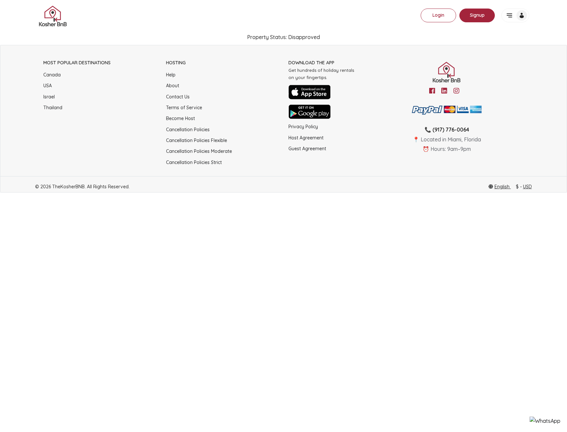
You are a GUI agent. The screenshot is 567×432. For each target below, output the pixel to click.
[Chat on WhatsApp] (545, 420)
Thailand (52, 108)
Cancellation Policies (188, 130)
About (172, 86)
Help (171, 75)
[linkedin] (444, 91)
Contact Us (178, 97)
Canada (52, 75)
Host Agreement (306, 138)
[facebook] (432, 91)
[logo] (53, 15)
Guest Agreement (307, 149)
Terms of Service (184, 108)
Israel (49, 97)
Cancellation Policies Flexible (196, 140)
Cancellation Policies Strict (194, 162)
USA (47, 86)
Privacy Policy (303, 127)
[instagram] (456, 91)
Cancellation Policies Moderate (199, 151)
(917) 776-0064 (450, 129)
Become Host (180, 118)
